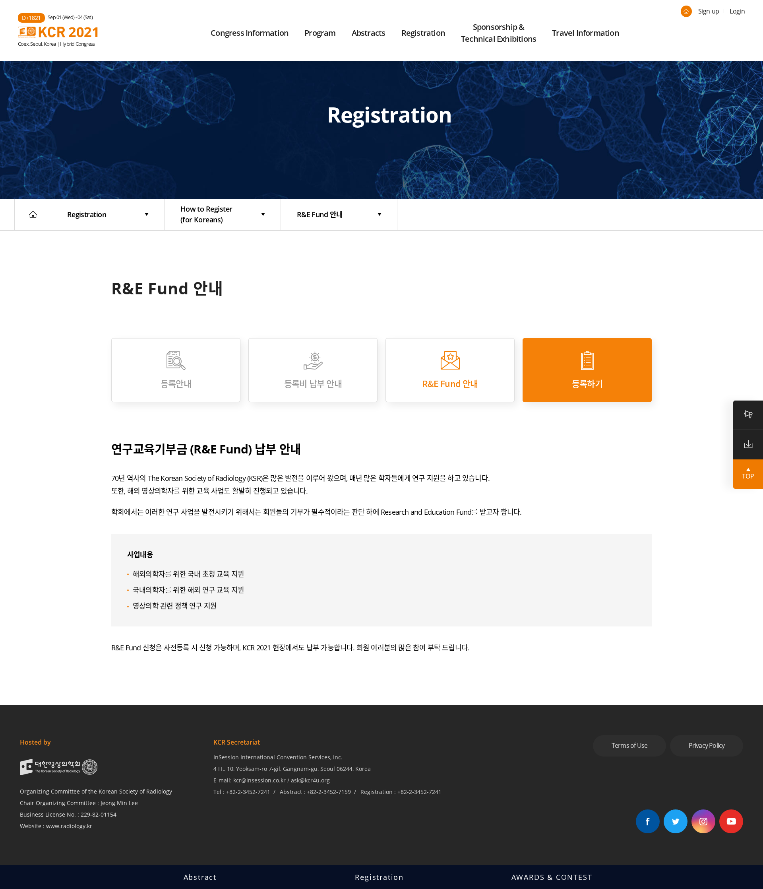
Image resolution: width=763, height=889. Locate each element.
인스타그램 (703, 821)
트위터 (675, 821)
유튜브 (731, 821)
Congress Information (250, 32)
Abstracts (368, 32)
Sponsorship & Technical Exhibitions (498, 32)
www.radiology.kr (69, 826)
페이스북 (648, 821)
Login (737, 11)
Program (319, 32)
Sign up (708, 11)
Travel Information (585, 32)
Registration (423, 32)
